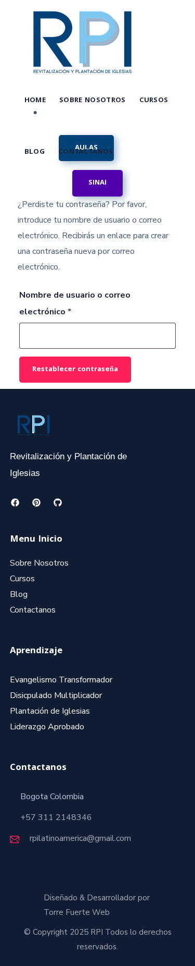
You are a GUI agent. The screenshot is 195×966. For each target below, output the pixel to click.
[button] (97, 183)
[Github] (58, 502)
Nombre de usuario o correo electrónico (75, 302)
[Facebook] (15, 502)
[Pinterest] (36, 502)
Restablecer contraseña (75, 369)
